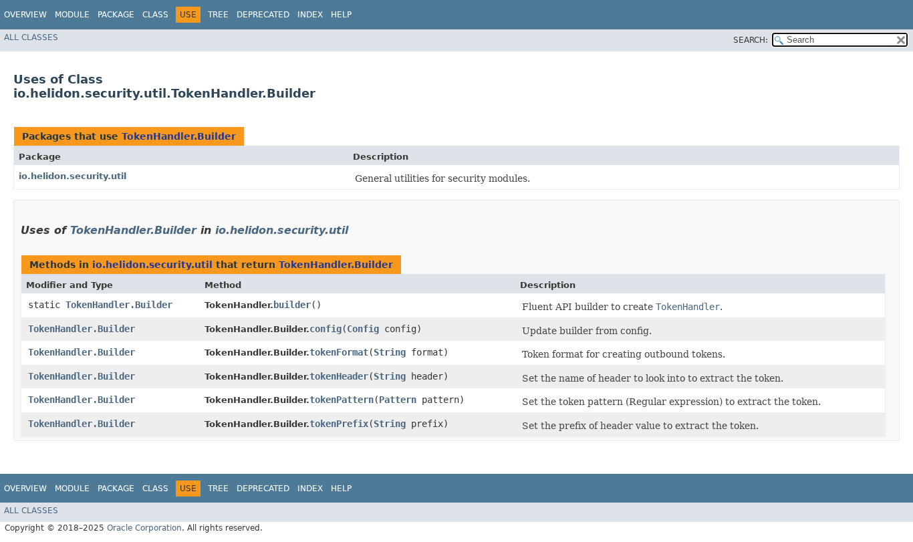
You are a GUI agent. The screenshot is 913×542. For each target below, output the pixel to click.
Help (341, 14)
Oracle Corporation (144, 528)
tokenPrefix (338, 423)
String (390, 352)
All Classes (31, 37)
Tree (218, 14)
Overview (25, 14)
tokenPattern (341, 399)
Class (155, 14)
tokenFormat (338, 352)
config (325, 328)
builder (292, 304)
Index (310, 14)
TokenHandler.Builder (179, 136)
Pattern (397, 399)
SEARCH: (750, 40)
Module (72, 14)
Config (363, 328)
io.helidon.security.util (72, 176)
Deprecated (263, 14)
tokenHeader (338, 376)
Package (116, 14)
